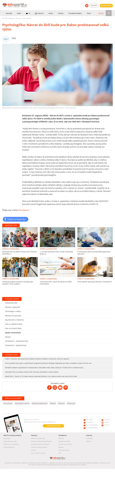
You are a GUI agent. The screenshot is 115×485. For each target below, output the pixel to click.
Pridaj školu (7, 438)
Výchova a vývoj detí (12, 307)
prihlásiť (94, 5)
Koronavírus (24, 210)
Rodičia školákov (8, 18)
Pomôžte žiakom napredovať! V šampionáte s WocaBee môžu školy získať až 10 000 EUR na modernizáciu (44, 368)
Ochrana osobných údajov (39, 447)
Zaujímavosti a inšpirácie (14, 320)
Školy (89, 13)
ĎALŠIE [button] (100, 13)
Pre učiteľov (89, 422)
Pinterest (106, 425)
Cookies (33, 450)
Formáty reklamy (64, 450)
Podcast (40, 13)
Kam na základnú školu (13, 324)
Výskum (61, 403)
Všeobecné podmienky (38, 438)
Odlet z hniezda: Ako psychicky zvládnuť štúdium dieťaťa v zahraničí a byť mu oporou (37, 359)
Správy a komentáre (23, 18)
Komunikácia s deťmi (21, 403)
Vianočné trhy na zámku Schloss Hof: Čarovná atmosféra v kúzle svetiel (31, 372)
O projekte (89, 438)
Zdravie (8, 337)
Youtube (106, 422)
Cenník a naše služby (65, 444)
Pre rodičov (89, 419)
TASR (14, 38)
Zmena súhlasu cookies (38, 453)
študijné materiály (75, 13)
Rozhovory (70, 403)
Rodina (52, 403)
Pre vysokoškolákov (92, 428)
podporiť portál (106, 5)
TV (29, 13)
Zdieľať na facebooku (16, 219)
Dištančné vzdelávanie (39, 403)
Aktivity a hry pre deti (13, 316)
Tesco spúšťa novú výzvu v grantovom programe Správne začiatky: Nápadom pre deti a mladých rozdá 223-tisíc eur (48, 363)
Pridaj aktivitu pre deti (10, 441)
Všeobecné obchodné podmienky (41, 441)
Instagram (107, 419)
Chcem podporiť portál (53, 426)
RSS (60, 453)
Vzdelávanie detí (11, 303)
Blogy (51, 13)
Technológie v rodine (13, 311)
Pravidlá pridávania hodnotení (40, 444)
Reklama (61, 438)
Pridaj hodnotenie (8, 447)
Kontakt (61, 447)
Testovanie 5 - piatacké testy (15, 345)
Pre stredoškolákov (92, 425)
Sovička (60, 13)
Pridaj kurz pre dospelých (11, 444)
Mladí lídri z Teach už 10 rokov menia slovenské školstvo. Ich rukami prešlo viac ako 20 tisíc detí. (41, 376)
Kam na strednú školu (13, 328)
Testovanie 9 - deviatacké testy (16, 341)
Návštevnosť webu (64, 441)
